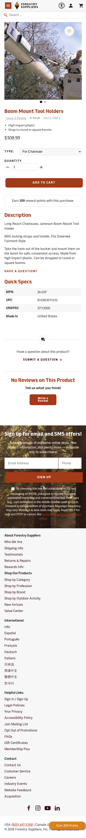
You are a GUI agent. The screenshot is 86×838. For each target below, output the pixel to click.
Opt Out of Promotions (20, 730)
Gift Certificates (16, 743)
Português (11, 639)
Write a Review (43, 399)
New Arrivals (13, 605)
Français (10, 645)
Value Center (13, 611)
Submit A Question (40, 359)
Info (7, 627)
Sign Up (44, 477)
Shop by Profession (18, 586)
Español (10, 633)
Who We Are (13, 542)
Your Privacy (13, 711)
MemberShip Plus (17, 749)
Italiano (9, 658)
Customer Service (17, 771)
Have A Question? (20, 271)
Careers (10, 777)
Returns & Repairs (17, 561)
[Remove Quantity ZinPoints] (7, 167)
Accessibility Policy (18, 718)
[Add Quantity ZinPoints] (41, 167)
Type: (9, 151)
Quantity (13, 161)
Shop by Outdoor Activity (22, 598)
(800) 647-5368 (22, 825)
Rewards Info (13, 567)
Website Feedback (17, 790)
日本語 (9, 664)
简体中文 (10, 671)
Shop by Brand (14, 592)
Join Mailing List (16, 724)
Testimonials (13, 554)
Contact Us (12, 765)
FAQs (8, 737)
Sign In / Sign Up (16, 699)
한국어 (9, 683)
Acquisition (12, 796)
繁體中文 (10, 677)
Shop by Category (17, 580)
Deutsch (10, 652)
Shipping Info (13, 548)
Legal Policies (14, 705)
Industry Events (15, 784)
